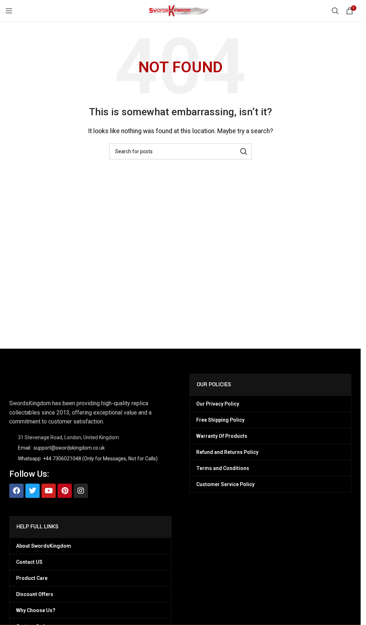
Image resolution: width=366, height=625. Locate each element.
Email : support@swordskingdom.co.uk (61, 448)
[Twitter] (32, 491)
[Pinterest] (65, 491)
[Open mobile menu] (9, 11)
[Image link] (45, 382)
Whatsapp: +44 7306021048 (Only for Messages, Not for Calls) (88, 458)
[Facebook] (16, 491)
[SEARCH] (244, 151)
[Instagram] (81, 491)
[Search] (335, 11)
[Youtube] (48, 491)
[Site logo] (180, 10)
